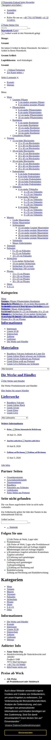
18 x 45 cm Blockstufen (29, 158)
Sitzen (9, 284)
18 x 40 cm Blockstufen (29, 156)
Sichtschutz (12, 258)
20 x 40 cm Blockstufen (29, 166)
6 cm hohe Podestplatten (29, 174)
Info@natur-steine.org (17, 667)
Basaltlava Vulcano (15, 402)
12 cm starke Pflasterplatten (30, 115)
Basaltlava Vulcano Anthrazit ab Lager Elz (26, 353)
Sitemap (10, 85)
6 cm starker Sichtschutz (23, 261)
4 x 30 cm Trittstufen (33, 192)
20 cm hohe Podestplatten (29, 184)
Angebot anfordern (14, 441)
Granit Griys (12, 413)
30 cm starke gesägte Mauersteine (33, 235)
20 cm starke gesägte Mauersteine (33, 230)
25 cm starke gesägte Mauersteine (33, 233)
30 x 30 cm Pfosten (21, 281)
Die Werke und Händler (17, 341)
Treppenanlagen (14, 482)
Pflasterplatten (18, 107)
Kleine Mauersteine (21, 222)
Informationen (11, 323)
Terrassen (11, 245)
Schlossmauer (18, 225)
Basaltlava (11, 485)
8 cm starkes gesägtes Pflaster (31, 105)
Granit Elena (12, 410)
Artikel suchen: (8, 519)
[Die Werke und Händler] (13, 381)
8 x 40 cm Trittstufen (33, 215)
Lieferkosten (12, 490)
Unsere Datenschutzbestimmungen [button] (22, 725)
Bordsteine (17, 120)
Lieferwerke (10, 396)
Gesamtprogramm (15, 477)
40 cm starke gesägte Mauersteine (33, 238)
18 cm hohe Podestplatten (29, 181)
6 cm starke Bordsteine (28, 123)
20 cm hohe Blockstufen (23, 161)
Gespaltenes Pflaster (21, 135)
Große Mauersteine (21, 220)
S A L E (10, 286)
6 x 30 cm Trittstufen (33, 199)
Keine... (10, 429)
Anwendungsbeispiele (17, 480)
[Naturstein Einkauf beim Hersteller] (17, 2)
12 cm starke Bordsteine (29, 130)
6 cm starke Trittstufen (28, 197)
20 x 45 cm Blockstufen (29, 169)
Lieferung (11, 339)
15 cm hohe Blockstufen (23, 140)
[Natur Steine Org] (10, 25)
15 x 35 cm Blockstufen (29, 143)
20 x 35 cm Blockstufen (29, 163)
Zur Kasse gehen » (15, 72)
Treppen (10, 138)
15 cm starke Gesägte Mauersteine (33, 228)
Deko (9, 609)
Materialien (9, 347)
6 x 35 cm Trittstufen (33, 202)
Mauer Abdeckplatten (22, 243)
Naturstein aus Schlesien (18, 487)
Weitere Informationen (12, 423)
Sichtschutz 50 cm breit (22, 266)
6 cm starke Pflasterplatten (30, 110)
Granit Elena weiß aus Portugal (21, 361)
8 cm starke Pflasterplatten (30, 112)
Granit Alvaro (13, 407)
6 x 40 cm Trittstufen (33, 204)
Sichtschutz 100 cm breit (23, 268)
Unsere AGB (13, 331)
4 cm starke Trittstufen (28, 189)
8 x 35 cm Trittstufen (33, 212)
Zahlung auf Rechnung (16, 452)
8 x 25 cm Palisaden (21, 253)
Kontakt (10, 13)
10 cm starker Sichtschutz (23, 263)
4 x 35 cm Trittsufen (33, 194)
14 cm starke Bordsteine (29, 133)
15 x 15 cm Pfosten (21, 274)
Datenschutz (12, 334)
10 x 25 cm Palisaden (22, 256)
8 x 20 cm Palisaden (21, 251)
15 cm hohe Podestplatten (29, 179)
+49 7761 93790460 (16, 664)
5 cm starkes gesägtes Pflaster (31, 102)
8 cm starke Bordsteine (28, 125)
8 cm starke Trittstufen (28, 207)
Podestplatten (18, 171)
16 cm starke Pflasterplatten (30, 117)
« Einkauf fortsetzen (16, 70)
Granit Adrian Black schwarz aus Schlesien (26, 356)
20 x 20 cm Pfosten (21, 276)
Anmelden (11, 10)
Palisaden (11, 248)
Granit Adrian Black (16, 405)
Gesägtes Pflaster (20, 99)
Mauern (10, 217)
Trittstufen (17, 187)
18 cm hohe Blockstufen (23, 151)
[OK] (29, 522)
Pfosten (10, 271)
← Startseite (12, 527)
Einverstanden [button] (26, 732)
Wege (9, 97)
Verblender (17, 240)
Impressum (12, 329)
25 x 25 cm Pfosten (21, 279)
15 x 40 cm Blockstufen (29, 146)
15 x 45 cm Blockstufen (29, 148)
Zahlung (10, 336)
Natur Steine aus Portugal (18, 492)
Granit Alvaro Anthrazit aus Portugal (23, 359)
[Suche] (29, 28)
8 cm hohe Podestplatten (29, 176)
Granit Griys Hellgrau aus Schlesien (23, 364)
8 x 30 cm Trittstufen (33, 210)
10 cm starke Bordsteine (29, 128)
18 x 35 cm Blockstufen (29, 153)
